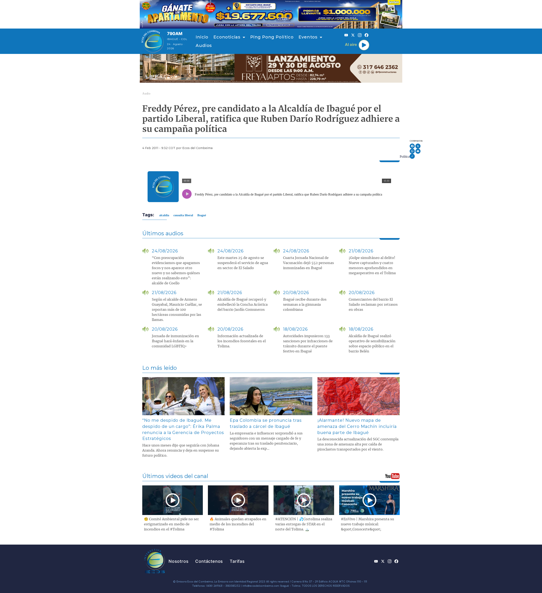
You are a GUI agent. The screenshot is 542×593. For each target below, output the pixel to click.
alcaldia (164, 215)
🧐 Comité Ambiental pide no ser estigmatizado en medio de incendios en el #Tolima (171, 524)
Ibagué (201, 215)
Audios (204, 45)
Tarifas (237, 561)
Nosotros (178, 561)
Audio (146, 93)
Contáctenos (209, 561)
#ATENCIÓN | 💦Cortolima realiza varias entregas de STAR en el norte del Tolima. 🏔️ (303, 524)
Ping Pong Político (271, 37)
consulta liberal (183, 215)
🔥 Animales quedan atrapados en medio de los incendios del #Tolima (238, 524)
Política (405, 156)
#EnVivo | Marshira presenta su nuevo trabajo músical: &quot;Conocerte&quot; (367, 524)
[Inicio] (152, 41)
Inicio (202, 37)
